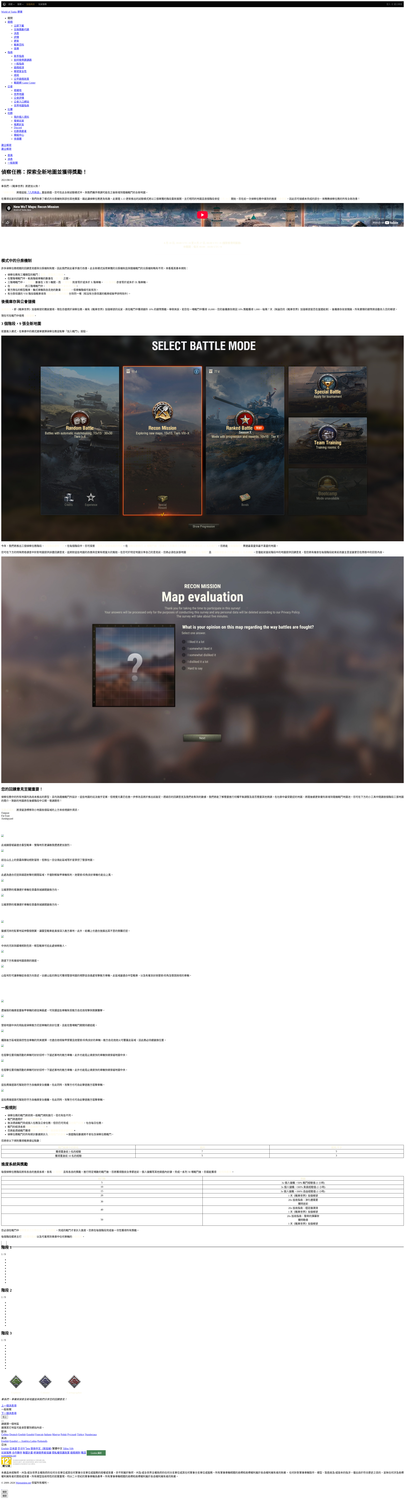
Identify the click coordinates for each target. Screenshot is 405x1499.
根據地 (18, 90)
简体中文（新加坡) (41, 1448)
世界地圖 (19, 94)
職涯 (83, 1452)
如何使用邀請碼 (23, 60)
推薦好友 (19, 124)
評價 (16, 37)
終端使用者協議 (42, 1452)
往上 (5, 1417)
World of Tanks (9, 11)
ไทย (27, 1448)
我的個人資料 (21, 117)
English (22, 1434)
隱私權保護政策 (61, 1452)
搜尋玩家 (19, 120)
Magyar (56, 1434)
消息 (16, 33)
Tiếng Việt (68, 1448)
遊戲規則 (75, 1452)
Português (42, 1441)
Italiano (48, 1434)
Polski (64, 1434)
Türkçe (80, 1434)
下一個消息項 (8, 1413)
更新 (16, 41)
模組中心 (19, 135)
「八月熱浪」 (34, 192)
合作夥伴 (17, 1452)
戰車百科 (19, 44)
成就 (16, 75)
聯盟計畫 (28, 1452)
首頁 (10, 155)
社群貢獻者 (20, 131)
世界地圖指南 (21, 105)
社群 (10, 113)
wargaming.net (8, 1455)
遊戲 (10, 22)
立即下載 (19, 25)
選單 (19, 11)
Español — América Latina (23, 1441)
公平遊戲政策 (21, 79)
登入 (388, 4)
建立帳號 (398, 4)
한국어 (21, 1448)
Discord (18, 127)
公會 (10, 86)
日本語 (13, 1448)
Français (39, 1434)
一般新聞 (13, 163)
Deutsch (13, 1434)
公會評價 (19, 98)
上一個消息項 (8, 1405)
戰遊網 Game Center (24, 82)
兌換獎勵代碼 (21, 29)
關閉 (5, 1492)
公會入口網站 (21, 101)
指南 (10, 52)
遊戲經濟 (19, 67)
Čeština (5, 1434)
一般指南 (19, 63)
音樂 (16, 48)
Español (30, 1434)
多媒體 (18, 138)
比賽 (10, 109)
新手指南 (19, 56)
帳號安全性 (20, 71)
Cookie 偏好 (96, 1453)
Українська (91, 1434)
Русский (71, 1434)
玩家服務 (6, 1452)
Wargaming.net (23, 1482)
